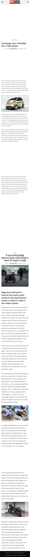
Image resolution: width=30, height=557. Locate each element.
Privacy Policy (8, 552)
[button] (28, 2)
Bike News (15, 40)
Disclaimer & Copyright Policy (18, 552)
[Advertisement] (15, 19)
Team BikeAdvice (13, 48)
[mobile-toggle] (2, 2)
